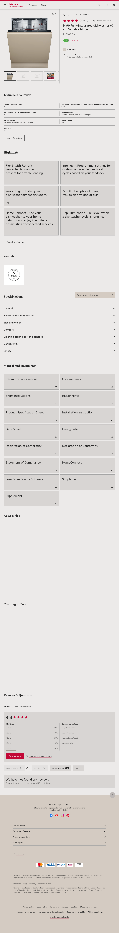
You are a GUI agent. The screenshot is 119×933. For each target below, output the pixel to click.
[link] (74, 41)
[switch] (67, 768)
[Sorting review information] (27, 768)
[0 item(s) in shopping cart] (114, 5)
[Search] (106, 5)
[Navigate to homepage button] (64, 15)
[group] (10, 76)
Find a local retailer (74, 57)
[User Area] (99, 5)
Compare (71, 49)
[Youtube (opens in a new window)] (56, 815)
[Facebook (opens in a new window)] (51, 815)
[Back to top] (112, 795)
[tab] (7, 706)
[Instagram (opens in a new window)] (62, 815)
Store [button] (43, 5)
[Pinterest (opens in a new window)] (67, 815)
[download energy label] (66, 41)
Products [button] (33, 5)
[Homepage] (16, 5)
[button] (30, 43)
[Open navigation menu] (5, 5)
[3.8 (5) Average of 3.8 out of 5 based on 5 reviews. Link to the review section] (90, 21)
